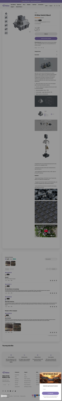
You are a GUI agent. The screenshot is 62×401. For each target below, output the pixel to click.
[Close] (59, 374)
